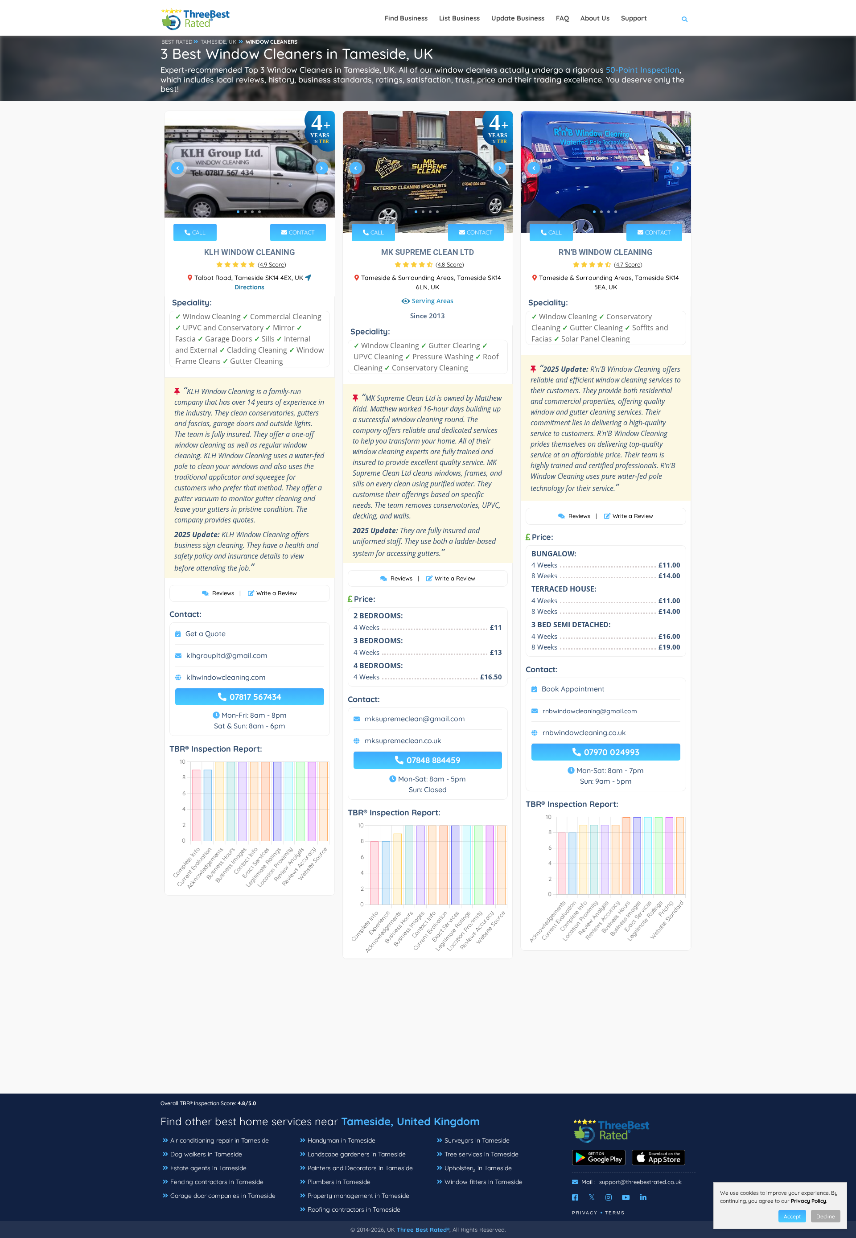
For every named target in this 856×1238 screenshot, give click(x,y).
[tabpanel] (250, 172)
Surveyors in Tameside (477, 1140)
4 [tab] (259, 211)
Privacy (585, 1212)
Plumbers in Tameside (339, 1182)
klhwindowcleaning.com (226, 677)
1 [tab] (238, 211)
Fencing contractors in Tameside (216, 1182)
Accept (792, 1216)
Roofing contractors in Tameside (354, 1209)
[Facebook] (575, 1197)
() (272, 264)
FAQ (562, 18)
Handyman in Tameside (341, 1140)
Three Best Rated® (423, 1229)
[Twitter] (591, 1197)
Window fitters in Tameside (483, 1182)
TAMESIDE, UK (218, 41)
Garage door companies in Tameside (223, 1196)
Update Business (517, 18)
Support (634, 18)
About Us (594, 18)
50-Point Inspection (642, 70)
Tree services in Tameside (481, 1154)
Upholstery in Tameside (478, 1168)
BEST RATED (177, 41)
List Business (459, 18)
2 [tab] (245, 211)
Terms (615, 1212)
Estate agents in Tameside (208, 1168)
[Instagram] (608, 1197)
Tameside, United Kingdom (410, 1121)
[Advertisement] (428, 1030)
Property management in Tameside (358, 1196)
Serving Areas (432, 301)
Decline (825, 1216)
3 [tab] (252, 211)
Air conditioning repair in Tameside (219, 1140)
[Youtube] (626, 1197)
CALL (198, 232)
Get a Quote (205, 633)
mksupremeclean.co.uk (403, 740)
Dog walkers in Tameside (206, 1154)
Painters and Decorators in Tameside (360, 1168)
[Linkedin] (643, 1197)
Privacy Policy (808, 1200)
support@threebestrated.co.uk (640, 1181)
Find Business (406, 18)
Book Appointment (573, 688)
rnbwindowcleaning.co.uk (584, 732)
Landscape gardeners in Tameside (357, 1154)
